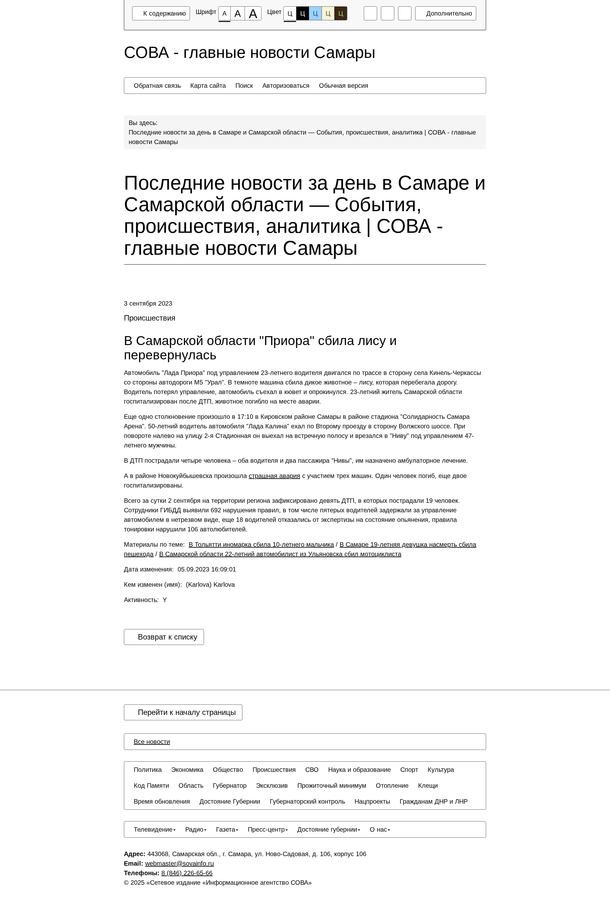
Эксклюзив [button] (272, 785)
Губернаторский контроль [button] (307, 801)
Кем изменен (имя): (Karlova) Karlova (179, 584)
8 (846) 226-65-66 (187, 872)
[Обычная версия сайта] (404, 13)
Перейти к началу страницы (186, 712)
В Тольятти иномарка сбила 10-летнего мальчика (261, 544)
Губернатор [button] (230, 785)
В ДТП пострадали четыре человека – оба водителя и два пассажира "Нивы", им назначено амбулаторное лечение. (296, 460)
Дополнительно (448, 13)
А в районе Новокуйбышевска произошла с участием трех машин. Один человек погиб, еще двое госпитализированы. (295, 480)
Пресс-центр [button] (266, 829)
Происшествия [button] (274, 769)
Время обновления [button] (162, 801)
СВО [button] (312, 769)
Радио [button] (194, 829)
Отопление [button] (392, 785)
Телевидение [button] (153, 829)
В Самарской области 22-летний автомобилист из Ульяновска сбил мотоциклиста (280, 553)
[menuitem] (157, 85)
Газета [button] (225, 829)
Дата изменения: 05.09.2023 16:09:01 (180, 569)
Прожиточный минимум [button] (331, 785)
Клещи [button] (428, 785)
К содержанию (163, 13)
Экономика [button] (187, 769)
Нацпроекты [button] (372, 801)
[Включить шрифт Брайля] (370, 13)
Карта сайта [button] (208, 85)
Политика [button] (148, 769)
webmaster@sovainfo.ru (179, 863)
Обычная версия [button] (343, 85)
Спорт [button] (409, 769)
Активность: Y (145, 599)
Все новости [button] (152, 741)
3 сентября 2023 (148, 303)
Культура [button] (441, 769)
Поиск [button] (244, 85)
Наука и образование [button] (359, 769)
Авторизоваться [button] (285, 85)
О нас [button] (378, 829)
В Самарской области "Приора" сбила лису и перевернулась (260, 348)
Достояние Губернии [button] (230, 801)
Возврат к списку (166, 637)
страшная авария (274, 475)
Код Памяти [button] (151, 785)
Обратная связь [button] (157, 85)
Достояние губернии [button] (327, 829)
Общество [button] (228, 769)
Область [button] (191, 785)
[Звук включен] (387, 13)
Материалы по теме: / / (300, 549)
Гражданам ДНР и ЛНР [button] (434, 801)
